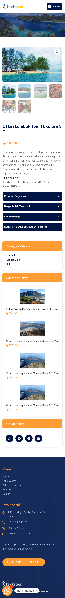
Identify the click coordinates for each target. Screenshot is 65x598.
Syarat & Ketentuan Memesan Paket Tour (26, 227)
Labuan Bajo (13, 260)
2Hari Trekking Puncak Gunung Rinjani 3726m (32, 405)
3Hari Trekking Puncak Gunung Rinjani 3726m (32, 373)
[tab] (32, 196)
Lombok (11, 255)
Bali (8, 264)
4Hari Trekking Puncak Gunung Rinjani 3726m (32, 340)
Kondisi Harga (12, 216)
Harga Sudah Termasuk (17, 206)
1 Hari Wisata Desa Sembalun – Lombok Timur (32, 308)
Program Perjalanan (15, 196)
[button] (57, 52)
